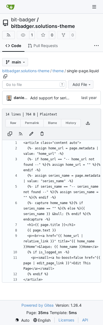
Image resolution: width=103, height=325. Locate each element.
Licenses (66, 320)
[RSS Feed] (8, 35)
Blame (52, 123)
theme (58, 70)
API (85, 320)
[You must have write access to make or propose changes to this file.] (42, 133)
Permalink (32, 123)
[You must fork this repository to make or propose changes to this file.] (31, 133)
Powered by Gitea (37, 305)
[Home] (10, 7)
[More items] (96, 46)
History (71, 123)
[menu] (22, 320)
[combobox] (34, 84)
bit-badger (23, 19)
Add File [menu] (80, 84)
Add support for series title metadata (63, 97)
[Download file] (87, 123)
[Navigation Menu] (94, 6)
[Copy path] (5, 76)
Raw (13, 123)
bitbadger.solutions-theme (43, 26)
